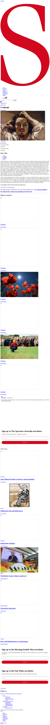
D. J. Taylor (3, 513)
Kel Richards (3, 110)
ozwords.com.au (10, 187)
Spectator (2, 1)
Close (1, 711)
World (1, 573)
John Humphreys (4, 546)
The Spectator (3, 688)
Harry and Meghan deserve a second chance (14, 641)
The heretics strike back (8, 608)
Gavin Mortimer (4, 578)
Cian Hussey (3, 482)
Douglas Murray (4, 644)
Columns (2, 638)
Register (2, 103)
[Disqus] (25, 411)
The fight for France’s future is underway (13, 576)
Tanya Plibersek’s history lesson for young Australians (17, 479)
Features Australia (3, 605)
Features (2, 508)
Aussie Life (3, 104)
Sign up (25, 442)
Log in (5, 103)
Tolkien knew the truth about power (11, 511)
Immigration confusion (7, 543)
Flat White (2, 476)
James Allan (3, 611)
